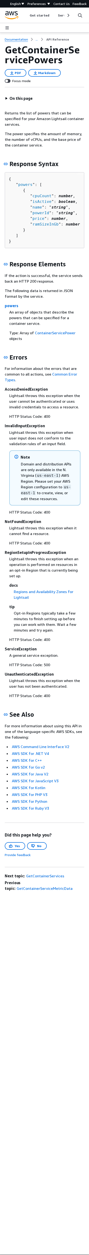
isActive (42, 201)
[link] (57, 39)
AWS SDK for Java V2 (30, 774)
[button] (19, 98)
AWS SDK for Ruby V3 (30, 808)
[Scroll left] (26, 15)
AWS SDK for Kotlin (28, 787)
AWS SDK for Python (29, 801)
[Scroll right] (68, 15)
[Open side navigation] (7, 28)
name (37, 207)
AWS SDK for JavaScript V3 (35, 780)
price (38, 218)
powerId (41, 213)
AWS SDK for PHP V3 (29, 794)
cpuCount (42, 196)
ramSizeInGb (46, 224)
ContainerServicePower (55, 332)
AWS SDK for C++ (27, 760)
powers (25, 184)
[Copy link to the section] (6, 164)
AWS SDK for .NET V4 (30, 753)
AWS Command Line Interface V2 (40, 746)
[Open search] (80, 15)
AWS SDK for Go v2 (28, 767)
